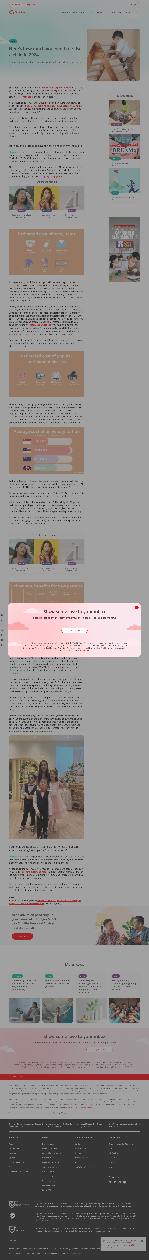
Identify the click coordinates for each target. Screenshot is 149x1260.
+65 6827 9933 (85, 650)
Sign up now (74, 630)
